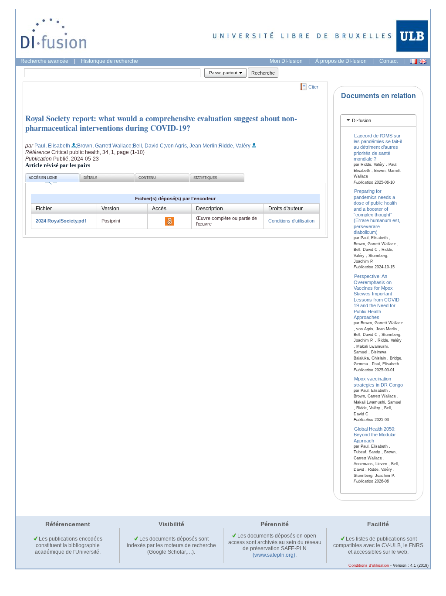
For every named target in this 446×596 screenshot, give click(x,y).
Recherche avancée (44, 61)
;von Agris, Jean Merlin (190, 146)
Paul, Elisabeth (52, 146)
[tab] (378, 120)
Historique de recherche (109, 61)
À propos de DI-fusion (341, 61)
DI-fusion (361, 120)
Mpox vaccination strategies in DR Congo (378, 381)
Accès (159, 209)
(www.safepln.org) (274, 555)
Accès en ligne (43, 178)
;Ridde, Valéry (233, 146)
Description (209, 209)
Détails (90, 178)
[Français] (413, 61)
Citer (313, 86)
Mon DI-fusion (286, 61)
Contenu (147, 178)
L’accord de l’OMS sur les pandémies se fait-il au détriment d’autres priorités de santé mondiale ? (378, 147)
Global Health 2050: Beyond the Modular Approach (375, 434)
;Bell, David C (148, 146)
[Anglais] (422, 61)
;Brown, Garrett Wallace (104, 146)
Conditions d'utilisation (291, 220)
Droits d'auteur (285, 209)
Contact (388, 61)
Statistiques (205, 178)
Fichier (44, 209)
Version (110, 209)
